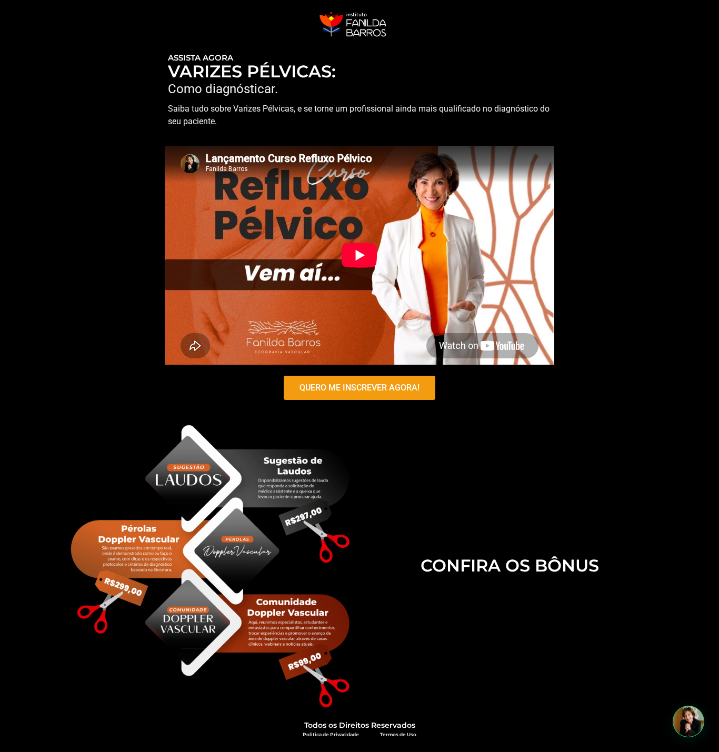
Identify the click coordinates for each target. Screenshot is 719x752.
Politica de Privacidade (331, 734)
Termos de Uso (398, 734)
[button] (688, 721)
